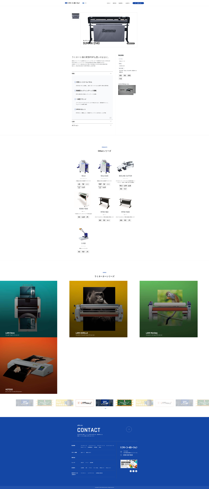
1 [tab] (101, 408)
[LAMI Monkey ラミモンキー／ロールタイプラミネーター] (169, 337)
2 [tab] (103, 408)
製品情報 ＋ (121, 3)
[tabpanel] (105, 403)
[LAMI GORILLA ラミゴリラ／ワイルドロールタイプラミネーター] (98, 337)
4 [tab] (107, 408)
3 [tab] (105, 408)
